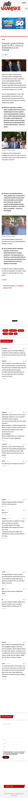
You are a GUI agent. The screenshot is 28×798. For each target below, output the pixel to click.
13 (7, 54)
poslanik (5, 333)
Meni (23, 2)
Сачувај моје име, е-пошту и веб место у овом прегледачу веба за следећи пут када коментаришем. (14, 753)
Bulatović (5, 330)
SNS (16, 333)
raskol (11, 333)
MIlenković (20, 330)
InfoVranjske (11, 793)
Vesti (3, 39)
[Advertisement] (14, 176)
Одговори (4, 357)
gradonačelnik (13, 330)
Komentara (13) (6, 341)
